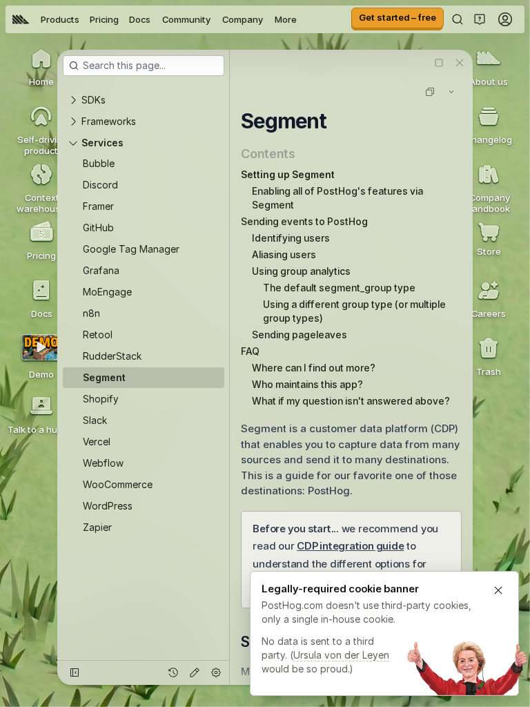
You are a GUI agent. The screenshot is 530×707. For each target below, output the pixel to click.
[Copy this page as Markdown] (430, 92)
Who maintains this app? (307, 384)
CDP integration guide (350, 545)
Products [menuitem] (60, 19)
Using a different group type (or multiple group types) (354, 311)
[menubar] (154, 19)
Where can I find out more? (313, 368)
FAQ (250, 351)
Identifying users (291, 238)
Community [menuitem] (186, 19)
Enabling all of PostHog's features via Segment (337, 198)
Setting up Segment (288, 174)
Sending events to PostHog (304, 221)
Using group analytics (301, 271)
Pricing (104, 19)
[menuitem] (21, 19)
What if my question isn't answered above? (351, 401)
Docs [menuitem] (139, 19)
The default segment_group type (339, 287)
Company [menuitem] (242, 19)
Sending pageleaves (299, 334)
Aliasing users (284, 254)
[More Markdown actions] (451, 92)
